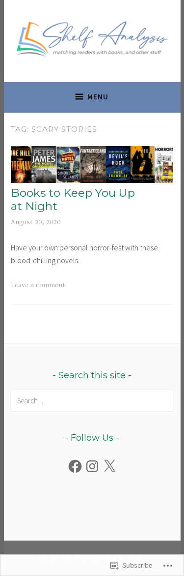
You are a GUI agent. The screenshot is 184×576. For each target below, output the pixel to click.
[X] (109, 466)
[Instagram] (92, 466)
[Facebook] (75, 466)
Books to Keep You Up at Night (73, 199)
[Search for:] (92, 400)
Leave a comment (38, 285)
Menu (97, 96)
